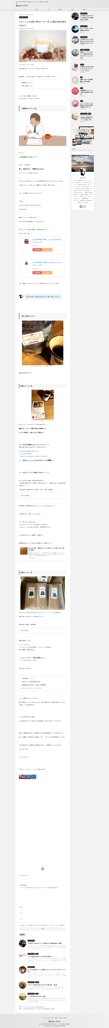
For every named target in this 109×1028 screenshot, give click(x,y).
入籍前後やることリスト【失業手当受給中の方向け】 (86, 92)
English (60, 9)
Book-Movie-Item (24, 875)
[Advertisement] (42, 832)
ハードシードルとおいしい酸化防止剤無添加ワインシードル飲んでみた (86, 117)
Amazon (47, 249)
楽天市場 (37, 249)
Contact (84, 9)
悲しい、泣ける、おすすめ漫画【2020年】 (33, 1007)
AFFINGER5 (62, 1025)
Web (72, 9)
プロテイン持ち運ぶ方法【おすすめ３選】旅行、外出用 (42, 985)
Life (48, 9)
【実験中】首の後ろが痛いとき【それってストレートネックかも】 (86, 68)
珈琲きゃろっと (23, 424)
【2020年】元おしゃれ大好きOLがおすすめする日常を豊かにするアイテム (87, 41)
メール (21, 913)
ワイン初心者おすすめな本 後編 (36, 996)
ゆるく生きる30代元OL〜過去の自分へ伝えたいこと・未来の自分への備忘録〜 (54, 1024)
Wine (37, 9)
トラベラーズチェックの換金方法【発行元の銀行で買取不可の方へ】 (86, 105)
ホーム (24, 9)
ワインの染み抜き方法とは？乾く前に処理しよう (40, 956)
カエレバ (36, 245)
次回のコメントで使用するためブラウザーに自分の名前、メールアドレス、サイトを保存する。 (43, 925)
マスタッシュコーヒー (31, 769)
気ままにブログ (22, 6)
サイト (21, 919)
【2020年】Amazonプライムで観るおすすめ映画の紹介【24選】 (44, 943)
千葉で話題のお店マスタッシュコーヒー (41, 612)
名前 (21, 907)
